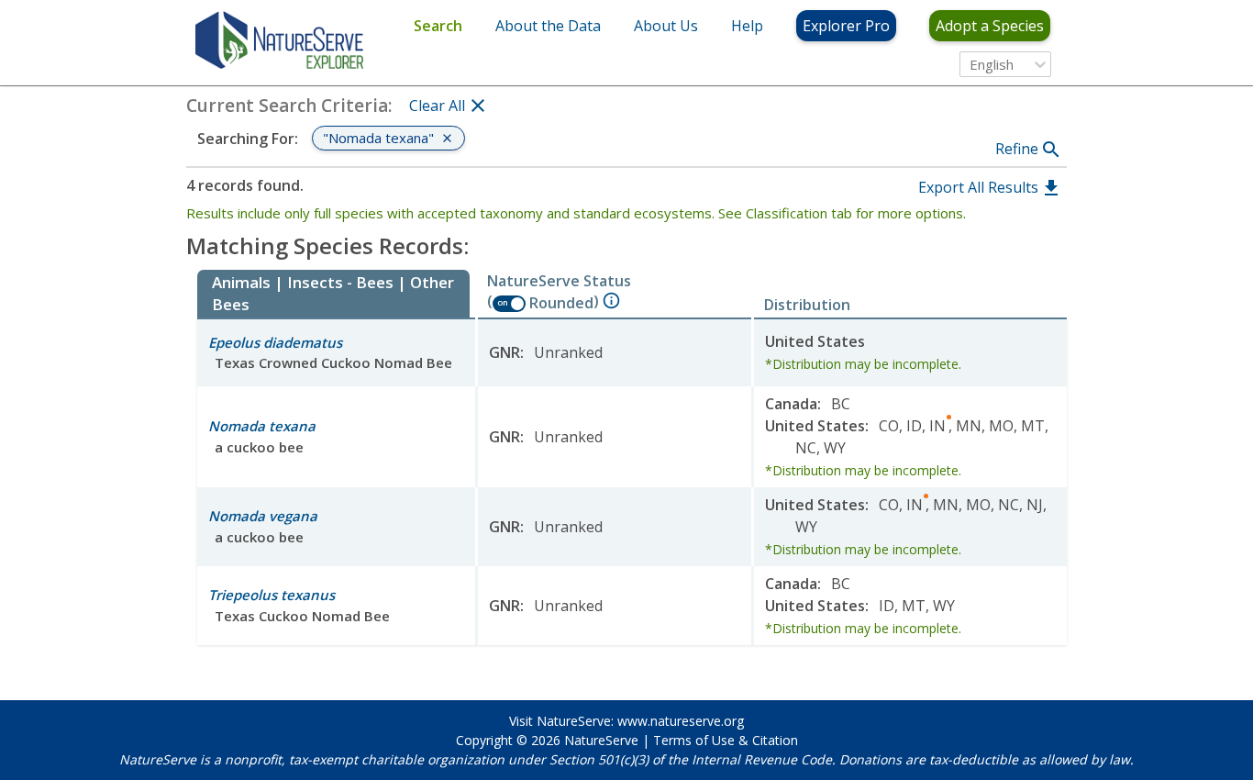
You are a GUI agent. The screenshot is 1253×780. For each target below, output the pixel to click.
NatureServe (601, 740)
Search (438, 26)
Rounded (561, 303)
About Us (666, 26)
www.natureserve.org (680, 721)
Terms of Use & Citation (725, 740)
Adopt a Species (990, 26)
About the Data (548, 26)
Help (747, 26)
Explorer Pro (846, 26)
